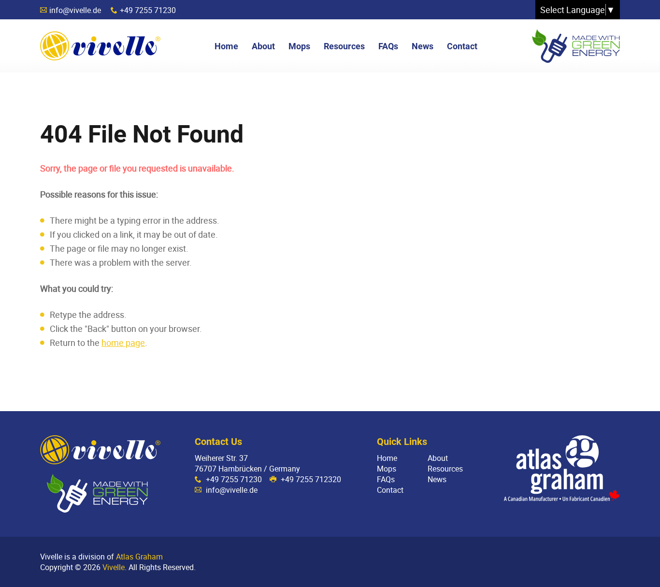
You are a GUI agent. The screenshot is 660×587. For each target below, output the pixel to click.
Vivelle (100, 45)
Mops (386, 468)
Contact (390, 490)
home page (123, 342)
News (437, 479)
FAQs (386, 479)
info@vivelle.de (75, 10)
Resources (445, 468)
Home (387, 458)
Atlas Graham (139, 556)
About (438, 458)
